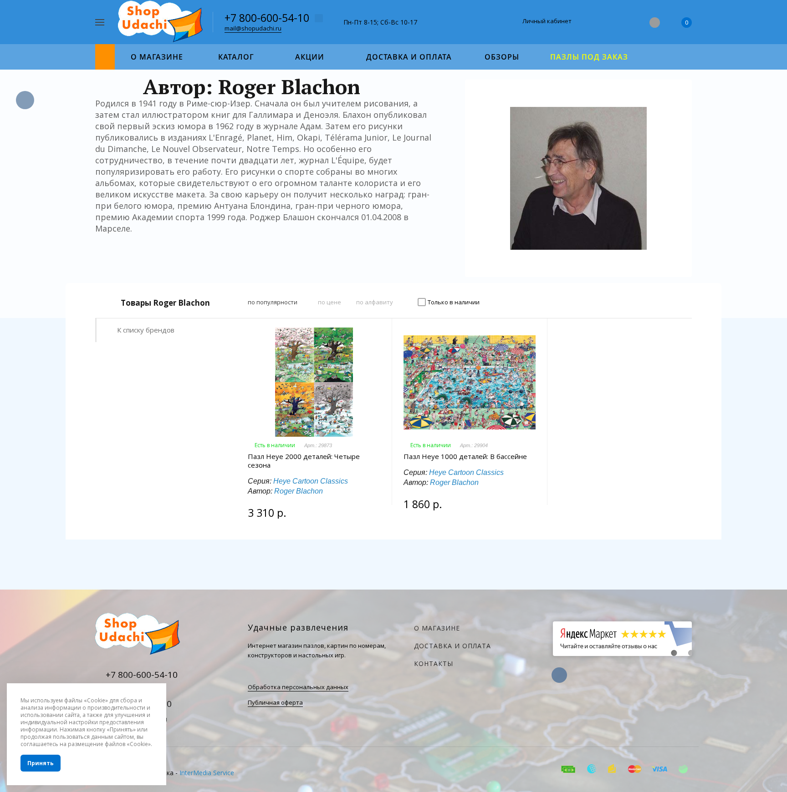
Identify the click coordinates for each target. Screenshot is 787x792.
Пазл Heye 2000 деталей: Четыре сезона (304, 460)
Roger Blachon (298, 491)
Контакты (433, 663)
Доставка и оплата (452, 645)
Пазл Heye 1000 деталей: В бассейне (465, 456)
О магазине (437, 628)
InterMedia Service (206, 772)
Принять (40, 763)
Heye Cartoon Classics (310, 481)
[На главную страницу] (162, 21)
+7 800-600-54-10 (267, 17)
